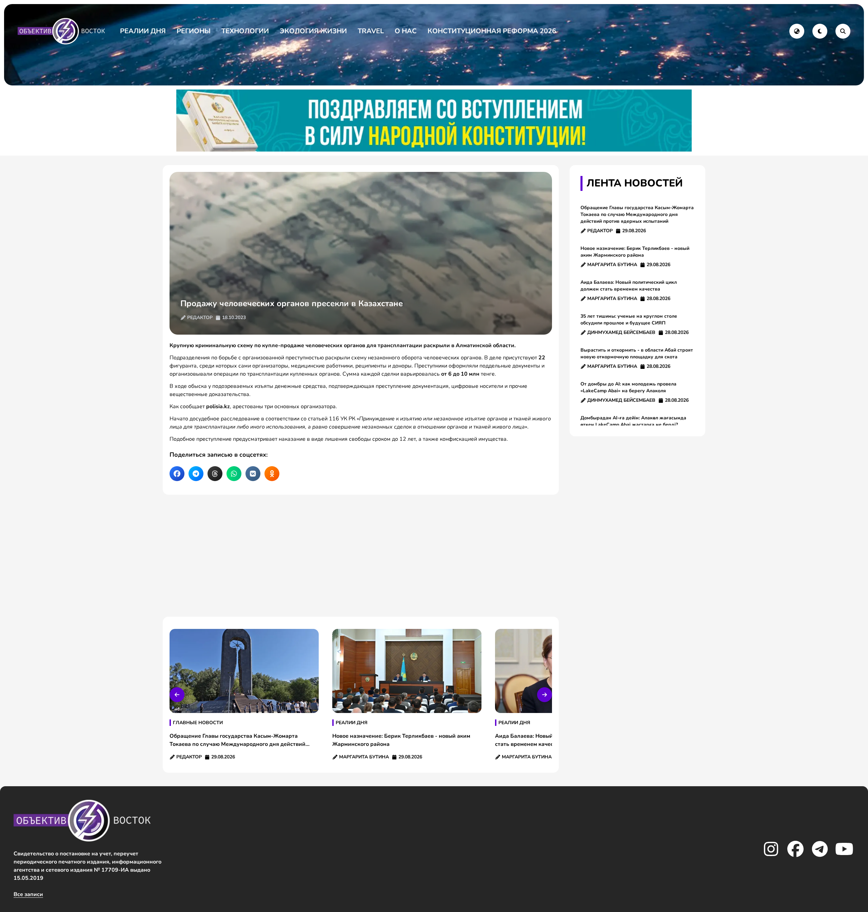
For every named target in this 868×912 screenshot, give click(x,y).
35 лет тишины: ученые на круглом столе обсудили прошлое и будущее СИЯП (628, 319)
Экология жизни (313, 31)
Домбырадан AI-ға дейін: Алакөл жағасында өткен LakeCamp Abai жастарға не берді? (633, 421)
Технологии (245, 31)
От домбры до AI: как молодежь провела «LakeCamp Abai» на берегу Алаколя (628, 387)
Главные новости (198, 722)
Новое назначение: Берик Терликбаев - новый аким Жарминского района (634, 251)
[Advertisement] (361, 555)
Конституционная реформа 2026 (492, 31)
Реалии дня (143, 31)
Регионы (194, 31)
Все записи (28, 894)
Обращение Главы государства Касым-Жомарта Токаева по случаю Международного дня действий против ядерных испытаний (637, 214)
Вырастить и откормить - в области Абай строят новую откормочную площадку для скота (636, 353)
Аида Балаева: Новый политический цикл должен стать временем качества (628, 285)
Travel (371, 31)
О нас (406, 31)
